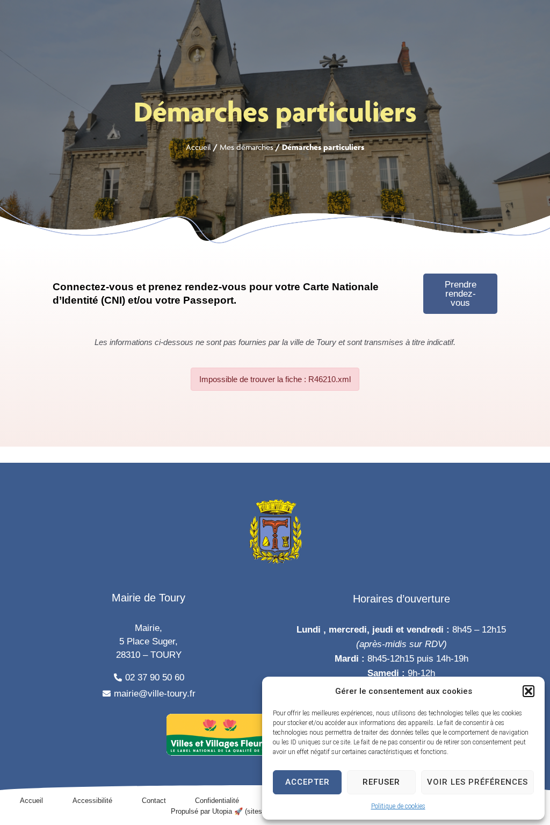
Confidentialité (217, 801)
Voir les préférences (477, 782)
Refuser (381, 782)
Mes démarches (246, 147)
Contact (154, 801)
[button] (528, 691)
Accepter (307, 782)
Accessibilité (92, 801)
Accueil (198, 147)
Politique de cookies (398, 806)
